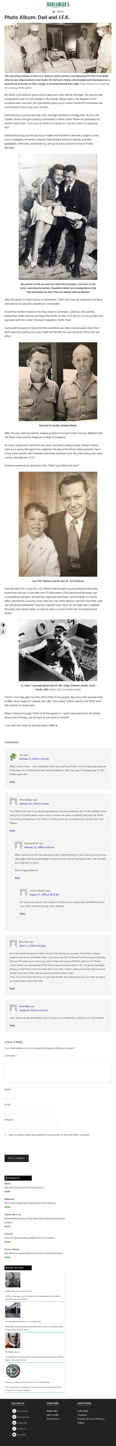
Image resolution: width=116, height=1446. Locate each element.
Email (8, 1105)
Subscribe (52, 1410)
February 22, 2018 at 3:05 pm (39, 847)
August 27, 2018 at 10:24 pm (44, 895)
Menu (60, 11)
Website (9, 1120)
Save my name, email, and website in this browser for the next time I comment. (49, 1135)
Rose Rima (24, 1007)
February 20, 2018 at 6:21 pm (34, 804)
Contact (82, 1414)
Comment (11, 1056)
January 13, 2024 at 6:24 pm (33, 1010)
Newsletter (53, 1418)
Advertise (83, 1410)
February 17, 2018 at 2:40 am (34, 759)
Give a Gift (53, 1414)
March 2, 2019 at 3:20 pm (32, 946)
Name (8, 1090)
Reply (12, 782)
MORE (7, 1191)
